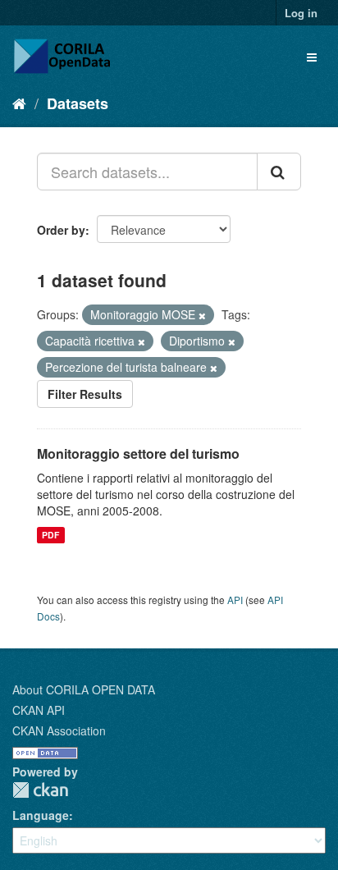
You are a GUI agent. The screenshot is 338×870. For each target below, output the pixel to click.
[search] (279, 171)
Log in (301, 13)
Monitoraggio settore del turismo (138, 453)
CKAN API (38, 710)
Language (40, 815)
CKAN (40, 790)
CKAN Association (59, 730)
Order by (61, 230)
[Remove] (202, 315)
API (235, 600)
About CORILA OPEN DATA (83, 689)
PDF (50, 535)
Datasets (77, 103)
